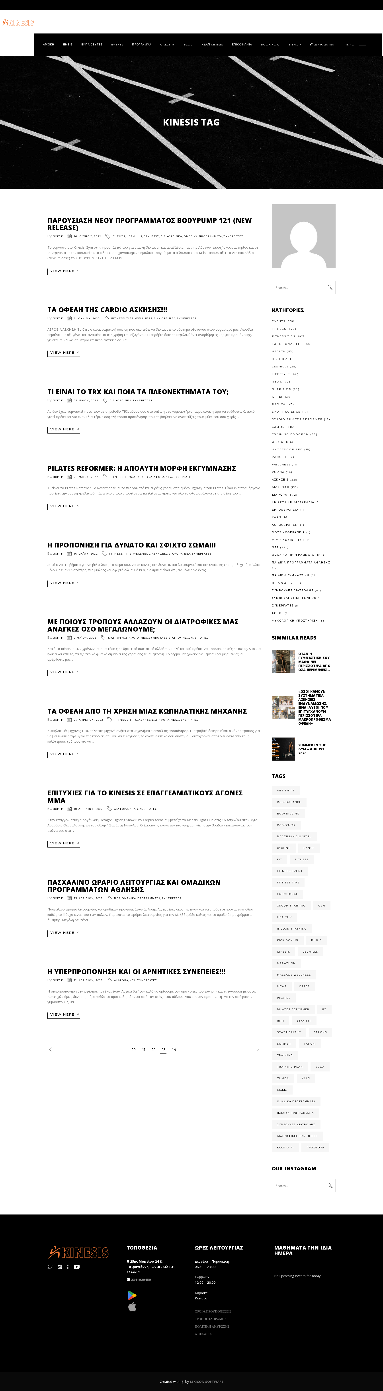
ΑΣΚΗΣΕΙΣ (151, 236)
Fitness (279, 328)
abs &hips (286, 790)
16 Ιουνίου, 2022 (87, 236)
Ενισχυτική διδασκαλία (293, 502)
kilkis (316, 940)
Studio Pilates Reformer (297, 419)
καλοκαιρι (285, 1147)
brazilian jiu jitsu (294, 836)
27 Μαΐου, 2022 (86, 400)
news (282, 986)
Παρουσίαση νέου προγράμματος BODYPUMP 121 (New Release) (149, 224)
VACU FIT (280, 457)
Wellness (143, 318)
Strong (320, 1032)
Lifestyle (281, 374)
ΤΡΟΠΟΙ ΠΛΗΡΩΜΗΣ (211, 1319)
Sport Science (286, 411)
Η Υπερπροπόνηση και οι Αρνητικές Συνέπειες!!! (136, 971)
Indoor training (292, 928)
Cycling (284, 848)
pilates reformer (293, 1009)
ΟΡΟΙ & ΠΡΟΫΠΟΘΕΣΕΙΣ (213, 1311)
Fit (279, 859)
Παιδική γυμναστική (291, 575)
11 (144, 1050)
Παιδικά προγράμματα (295, 1112)
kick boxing (288, 940)
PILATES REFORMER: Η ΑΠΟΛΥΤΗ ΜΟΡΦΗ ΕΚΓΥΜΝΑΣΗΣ (141, 468)
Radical (280, 404)
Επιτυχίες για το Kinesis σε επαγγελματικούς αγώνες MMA (145, 796)
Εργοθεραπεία (285, 509)
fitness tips (288, 882)
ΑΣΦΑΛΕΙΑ (203, 1334)
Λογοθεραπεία (285, 524)
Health (279, 351)
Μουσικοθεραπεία (288, 532)
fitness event (290, 871)
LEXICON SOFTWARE (206, 1381)
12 (153, 1050)
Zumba (278, 472)
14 (174, 1050)
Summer (279, 426)
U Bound (280, 441)
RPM (280, 1020)
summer (284, 1043)
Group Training (291, 905)
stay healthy (289, 1032)
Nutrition (282, 389)
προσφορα (315, 1147)
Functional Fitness (291, 343)
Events (119, 236)
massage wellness (294, 974)
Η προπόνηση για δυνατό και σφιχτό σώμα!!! (131, 544)
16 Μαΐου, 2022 (86, 553)
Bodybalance (289, 802)
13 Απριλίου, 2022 (88, 898)
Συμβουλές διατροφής (296, 1124)
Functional (287, 894)
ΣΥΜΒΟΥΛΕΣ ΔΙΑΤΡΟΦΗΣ (168, 637)
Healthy (284, 917)
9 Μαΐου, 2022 (85, 637)
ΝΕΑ (179, 236)
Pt (324, 1009)
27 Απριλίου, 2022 (88, 719)
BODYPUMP (286, 825)
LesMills (134, 236)
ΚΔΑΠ (276, 517)
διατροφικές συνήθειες (297, 1136)
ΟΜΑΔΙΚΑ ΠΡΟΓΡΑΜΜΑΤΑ (203, 236)
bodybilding (288, 813)
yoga (320, 1066)
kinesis (283, 951)
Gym (321, 905)
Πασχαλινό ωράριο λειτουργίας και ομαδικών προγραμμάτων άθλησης (134, 886)
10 (134, 1050)
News (277, 381)
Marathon (286, 963)
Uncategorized (287, 449)
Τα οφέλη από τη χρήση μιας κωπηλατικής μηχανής (147, 711)
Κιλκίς (282, 1089)
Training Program (290, 434)
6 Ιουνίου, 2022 (87, 318)
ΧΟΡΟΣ (278, 613)
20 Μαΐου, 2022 (86, 477)
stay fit (304, 1020)
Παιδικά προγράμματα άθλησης (301, 562)
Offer (278, 396)
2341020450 (141, 1279)
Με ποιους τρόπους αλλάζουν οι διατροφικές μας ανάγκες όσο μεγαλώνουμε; (143, 625)
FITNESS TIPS (122, 318)
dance (309, 848)
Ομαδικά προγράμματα (296, 1101)
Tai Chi (310, 1043)
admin (58, 236)
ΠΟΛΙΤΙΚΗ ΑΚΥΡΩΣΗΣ (212, 1326)
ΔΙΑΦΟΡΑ (168, 236)
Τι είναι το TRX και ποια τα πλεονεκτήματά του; (138, 391)
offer (304, 986)
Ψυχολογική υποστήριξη (295, 620)
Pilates (284, 997)
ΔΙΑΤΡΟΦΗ (116, 637)
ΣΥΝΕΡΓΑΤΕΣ (233, 236)
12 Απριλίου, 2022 (88, 980)
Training (285, 1055)
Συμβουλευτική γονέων (294, 598)
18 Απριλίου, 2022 (88, 808)
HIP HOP (279, 359)
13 (164, 1050)
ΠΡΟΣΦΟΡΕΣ (282, 583)
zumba (283, 1078)
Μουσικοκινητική (288, 539)
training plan (290, 1066)
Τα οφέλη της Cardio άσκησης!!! (107, 309)
